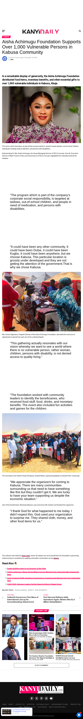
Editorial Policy (43, 704)
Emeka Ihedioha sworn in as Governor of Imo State (26, 568)
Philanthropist (41, 590)
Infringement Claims (60, 704)
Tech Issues (42, 707)
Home (4, 704)
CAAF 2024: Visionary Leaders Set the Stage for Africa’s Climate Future (34, 584)
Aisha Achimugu (21, 590)
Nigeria (56, 558)
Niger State (26, 556)
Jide (11, 59)
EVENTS (31, 590)
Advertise (31, 704)
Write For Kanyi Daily (57, 707)
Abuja (54, 83)
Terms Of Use (75, 704)
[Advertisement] (41, 14)
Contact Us (20, 704)
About (11, 704)
